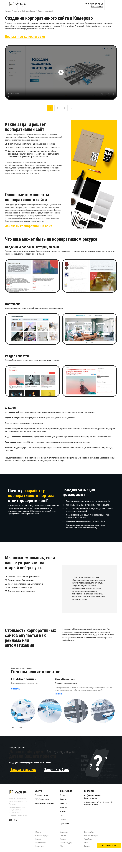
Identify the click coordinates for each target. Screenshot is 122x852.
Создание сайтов (41, 795)
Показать (58, 694)
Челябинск (88, 839)
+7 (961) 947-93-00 (93, 3)
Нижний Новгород (91, 835)
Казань (38, 839)
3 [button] (64, 108)
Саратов (63, 835)
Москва (38, 832)
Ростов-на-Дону (66, 843)
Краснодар (64, 832)
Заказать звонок (97, 6)
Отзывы (63, 811)
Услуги (62, 795)
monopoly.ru (15, 689)
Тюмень (63, 839)
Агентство (63, 803)
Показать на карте (91, 805)
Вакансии (63, 807)
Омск (86, 843)
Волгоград (39, 846)
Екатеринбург (89, 832)
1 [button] (50, 108)
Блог (61, 815)
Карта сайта (64, 824)
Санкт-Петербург (42, 835)
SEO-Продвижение (42, 799)
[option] (61, 72)
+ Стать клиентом (109, 845)
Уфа (61, 846)
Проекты (63, 799)
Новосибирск (40, 843)
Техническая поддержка (44, 803)
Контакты (63, 820)
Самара (87, 846)
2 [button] (57, 108)
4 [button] (71, 108)
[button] (13, 727)
